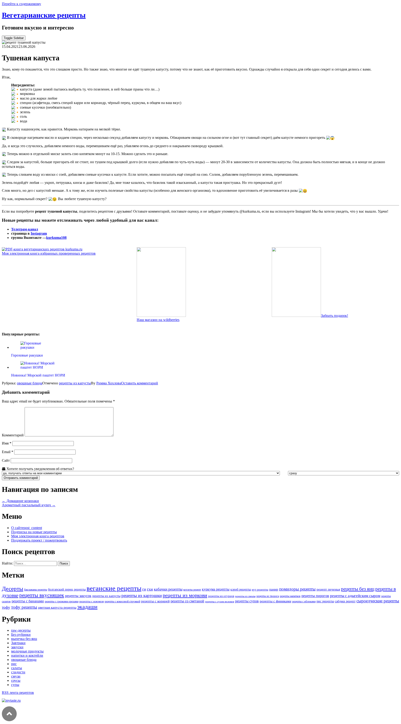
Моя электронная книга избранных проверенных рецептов (49, 253)
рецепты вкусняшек (41, 595)
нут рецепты (260, 589)
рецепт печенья (328, 589)
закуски (17, 647)
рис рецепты (325, 601)
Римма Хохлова (108, 383)
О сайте (26, 528)
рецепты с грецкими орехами (61, 601)
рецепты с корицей (155, 601)
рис (14, 664)
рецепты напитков (290, 596)
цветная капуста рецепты (57, 607)
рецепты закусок (78, 596)
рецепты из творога (267, 596)
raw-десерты (21, 630)
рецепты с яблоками (304, 601)
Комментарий (13, 435)
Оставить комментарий (139, 383)
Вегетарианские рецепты (44, 15)
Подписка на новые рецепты (34, 532)
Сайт (6, 460)
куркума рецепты (216, 589)
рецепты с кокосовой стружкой (122, 601)
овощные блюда (29, 383)
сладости (18, 672)
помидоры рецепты (297, 589)
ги (144, 589)
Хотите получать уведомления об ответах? (40, 469)
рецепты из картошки (141, 595)
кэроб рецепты (240, 589)
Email (7, 452)
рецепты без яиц (357, 589)
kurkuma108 (56, 238)
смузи (15, 676)
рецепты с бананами (28, 601)
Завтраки (18, 643)
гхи (150, 589)
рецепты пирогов (315, 596)
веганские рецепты (114, 588)
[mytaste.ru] (11, 700)
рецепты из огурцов (221, 596)
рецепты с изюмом (91, 601)
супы (15, 685)
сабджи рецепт (345, 601)
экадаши (87, 607)
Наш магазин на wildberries (158, 320)
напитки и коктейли (27, 655)
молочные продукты (27, 651)
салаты (16, 668)
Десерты (12, 588)
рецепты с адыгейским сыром (355, 596)
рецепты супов (247, 601)
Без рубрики (21, 634)
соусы (15, 680)
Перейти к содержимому (21, 4)
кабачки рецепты (168, 589)
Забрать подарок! (334, 316)
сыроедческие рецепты (377, 600)
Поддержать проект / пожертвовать (39, 540)
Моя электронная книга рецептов (37, 536)
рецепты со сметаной (187, 601)
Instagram (39, 233)
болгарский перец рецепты (67, 589)
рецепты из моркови (185, 595)
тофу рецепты (24, 607)
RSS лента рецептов (18, 693)
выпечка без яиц (24, 639)
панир (273, 589)
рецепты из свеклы (245, 596)
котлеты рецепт (192, 589)
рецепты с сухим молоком (219, 601)
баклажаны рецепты (35, 589)
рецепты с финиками (275, 601)
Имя (6, 443)
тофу (6, 607)
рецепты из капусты (75, 383)
